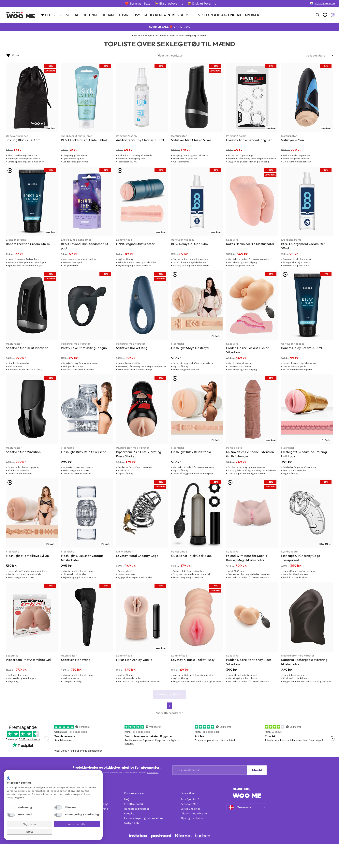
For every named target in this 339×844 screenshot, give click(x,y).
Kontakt (129, 813)
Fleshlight (177, 343)
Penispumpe (179, 551)
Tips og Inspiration (192, 818)
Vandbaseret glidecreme (76, 135)
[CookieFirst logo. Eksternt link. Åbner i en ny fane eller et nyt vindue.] (8, 778)
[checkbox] (11, 807)
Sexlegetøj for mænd (154, 35)
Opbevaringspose (17, 135)
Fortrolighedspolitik (87, 774)
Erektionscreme (16, 239)
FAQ (126, 799)
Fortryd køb (131, 822)
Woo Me (20, 16)
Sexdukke (232, 239)
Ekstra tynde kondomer (76, 239)
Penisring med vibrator (75, 343)
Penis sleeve (234, 447)
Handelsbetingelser (136, 808)
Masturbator (179, 135)
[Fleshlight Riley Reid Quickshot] (87, 409)
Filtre (15, 55)
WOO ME (247, 795)
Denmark (244, 807)
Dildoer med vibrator (194, 813)
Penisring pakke (236, 135)
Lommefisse (124, 239)
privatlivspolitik (152, 773)
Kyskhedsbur (124, 551)
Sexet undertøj (190, 808)
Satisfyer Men (189, 804)
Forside (136, 35)
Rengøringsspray (127, 135)
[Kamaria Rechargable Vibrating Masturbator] (307, 617)
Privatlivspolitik (133, 804)
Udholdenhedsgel (182, 239)
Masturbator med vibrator (132, 447)
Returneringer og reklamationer (144, 818)
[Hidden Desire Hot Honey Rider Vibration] (252, 617)
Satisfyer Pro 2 (190, 799)
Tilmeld (257, 770)
